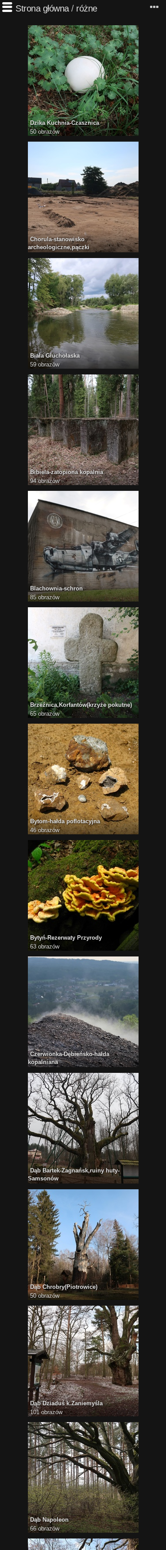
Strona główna (42, 8)
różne (86, 8)
